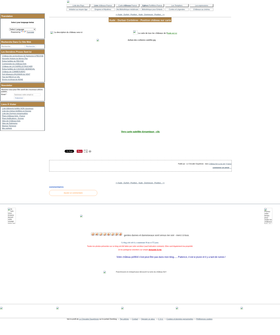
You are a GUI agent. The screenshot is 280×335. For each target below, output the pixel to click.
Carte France (127, 6)
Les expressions (201, 6)
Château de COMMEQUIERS (13, 72)
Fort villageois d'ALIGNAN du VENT (16, 74)
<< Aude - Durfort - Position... (127, 15)
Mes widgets (7, 128)
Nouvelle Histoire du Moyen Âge (15, 59)
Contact (135, 319)
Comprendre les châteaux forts (14, 64)
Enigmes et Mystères (103, 9)
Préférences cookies (204, 319)
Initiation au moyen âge (78, 9)
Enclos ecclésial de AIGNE (12, 80)
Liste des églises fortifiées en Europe (16, 111)
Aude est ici (172, 33)
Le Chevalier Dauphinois (89, 319)
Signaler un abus (148, 319)
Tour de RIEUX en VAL (11, 77)
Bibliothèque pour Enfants (152, 9)
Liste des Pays (78, 6)
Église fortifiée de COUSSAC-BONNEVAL (18, 69)
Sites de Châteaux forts (11, 121)
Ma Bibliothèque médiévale (127, 9)
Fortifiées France (152, 6)
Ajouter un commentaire (73, 193)
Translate (30, 32)
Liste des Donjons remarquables (15, 113)
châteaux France (103, 6)
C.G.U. (160, 319)
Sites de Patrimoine (10, 123)
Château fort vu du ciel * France (220, 164)
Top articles (124, 319)
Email (3, 94)
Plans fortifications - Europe (13, 118)
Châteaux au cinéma (201, 9)
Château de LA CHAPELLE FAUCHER (17, 66)
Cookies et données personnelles (180, 319)
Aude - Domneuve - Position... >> (152, 15)
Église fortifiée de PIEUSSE (13, 61)
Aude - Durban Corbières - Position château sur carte (140, 20)
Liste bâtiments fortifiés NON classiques (17, 109)
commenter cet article (221, 167)
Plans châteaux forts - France (13, 116)
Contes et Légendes (177, 9)
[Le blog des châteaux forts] (140, 1)
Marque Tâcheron (9, 126)
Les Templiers (176, 6)
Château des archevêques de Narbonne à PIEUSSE (22, 56)
